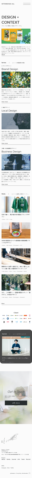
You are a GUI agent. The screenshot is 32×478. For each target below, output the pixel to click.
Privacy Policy (18, 473)
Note (8, 467)
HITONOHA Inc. (8, 4)
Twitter (12, 467)
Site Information (25, 473)
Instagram (4, 467)
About (3, 54)
